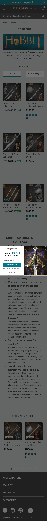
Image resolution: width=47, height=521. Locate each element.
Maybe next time (12, 272)
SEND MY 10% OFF (12, 264)
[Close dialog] (46, 247)
